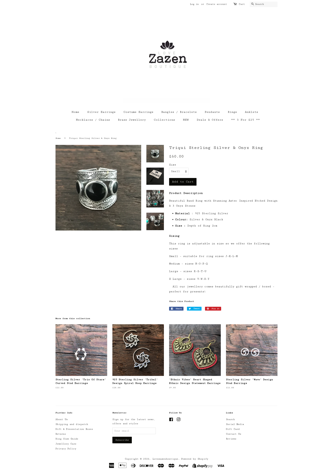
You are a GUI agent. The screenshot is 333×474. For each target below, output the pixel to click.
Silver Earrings (101, 112)
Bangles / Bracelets (179, 112)
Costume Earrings (138, 112)
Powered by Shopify (194, 459)
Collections (164, 119)
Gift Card (233, 429)
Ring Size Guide (67, 438)
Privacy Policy (66, 448)
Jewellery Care (66, 443)
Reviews (231, 438)
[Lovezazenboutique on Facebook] (171, 420)
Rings (232, 112)
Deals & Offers (210, 119)
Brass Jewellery (132, 119)
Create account (216, 4)
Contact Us (233, 434)
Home (75, 112)
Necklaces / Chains (93, 119)
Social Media (235, 424)
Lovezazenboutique (165, 459)
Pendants (212, 112)
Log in (194, 4)
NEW (186, 119)
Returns (61, 434)
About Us (62, 419)
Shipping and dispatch (72, 424)
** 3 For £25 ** (245, 119)
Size (172, 164)
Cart (242, 4)
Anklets (251, 112)
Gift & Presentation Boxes (74, 429)
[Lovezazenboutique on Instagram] (178, 420)
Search (230, 419)
